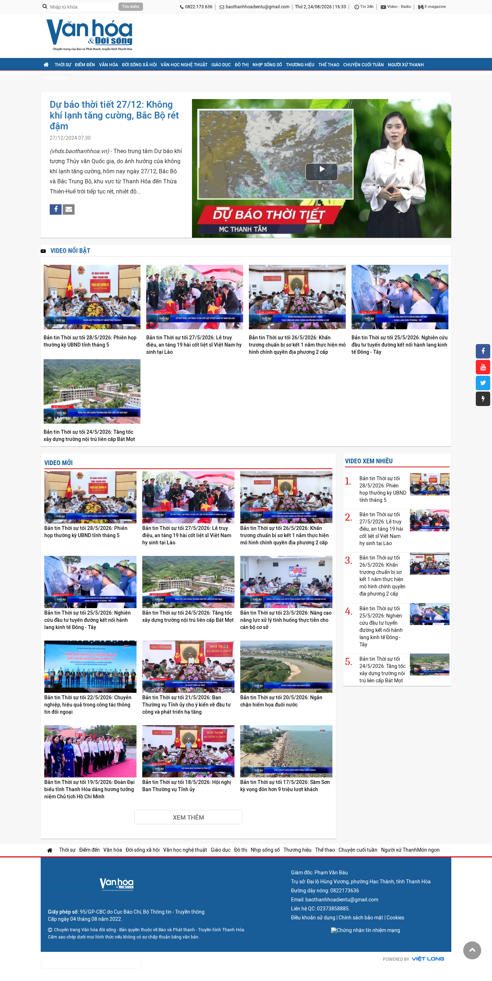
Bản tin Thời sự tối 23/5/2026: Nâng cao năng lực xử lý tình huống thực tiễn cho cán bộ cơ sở (286, 620)
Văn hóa (108, 64)
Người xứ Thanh (406, 64)
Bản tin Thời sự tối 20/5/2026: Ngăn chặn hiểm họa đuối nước (281, 701)
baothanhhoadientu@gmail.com (258, 6)
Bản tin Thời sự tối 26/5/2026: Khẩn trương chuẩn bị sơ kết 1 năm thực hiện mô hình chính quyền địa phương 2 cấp (297, 345)
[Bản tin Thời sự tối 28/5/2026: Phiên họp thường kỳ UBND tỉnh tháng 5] (92, 297)
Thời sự (63, 64)
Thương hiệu (300, 64)
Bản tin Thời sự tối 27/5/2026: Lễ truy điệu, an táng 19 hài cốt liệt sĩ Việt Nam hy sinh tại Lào (194, 345)
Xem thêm (188, 817)
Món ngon (55, 78)
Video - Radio (398, 6)
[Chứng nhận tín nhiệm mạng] (365, 930)
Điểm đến (85, 64)
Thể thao (328, 64)
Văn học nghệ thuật (184, 64)
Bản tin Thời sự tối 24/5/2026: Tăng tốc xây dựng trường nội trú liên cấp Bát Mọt (89, 435)
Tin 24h (366, 6)
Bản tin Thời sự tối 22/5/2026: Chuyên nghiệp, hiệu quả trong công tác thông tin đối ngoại (87, 705)
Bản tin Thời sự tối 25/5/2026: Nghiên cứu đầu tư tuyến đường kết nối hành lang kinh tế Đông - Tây (400, 345)
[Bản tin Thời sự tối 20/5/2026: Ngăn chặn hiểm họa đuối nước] (286, 667)
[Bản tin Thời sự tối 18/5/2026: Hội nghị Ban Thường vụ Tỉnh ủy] (188, 751)
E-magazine (435, 6)
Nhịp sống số (267, 64)
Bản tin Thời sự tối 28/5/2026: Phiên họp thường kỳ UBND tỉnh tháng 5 (90, 341)
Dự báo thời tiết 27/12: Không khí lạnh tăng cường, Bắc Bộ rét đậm (114, 115)
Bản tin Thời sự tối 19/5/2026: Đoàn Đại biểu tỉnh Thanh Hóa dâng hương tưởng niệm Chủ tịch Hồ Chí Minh (89, 789)
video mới (58, 463)
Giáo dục (221, 64)
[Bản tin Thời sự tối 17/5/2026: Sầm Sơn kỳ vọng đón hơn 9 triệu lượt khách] (286, 751)
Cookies (395, 917)
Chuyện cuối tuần (363, 64)
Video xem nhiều (369, 461)
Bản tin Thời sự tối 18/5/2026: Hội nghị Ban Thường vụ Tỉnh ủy (186, 785)
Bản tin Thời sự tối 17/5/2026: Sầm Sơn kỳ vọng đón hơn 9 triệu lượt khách (285, 785)
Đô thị (242, 64)
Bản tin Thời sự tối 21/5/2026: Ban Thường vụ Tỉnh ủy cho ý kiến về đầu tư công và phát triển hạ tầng (186, 705)
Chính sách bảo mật (361, 917)
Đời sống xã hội (139, 64)
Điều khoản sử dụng (313, 917)
